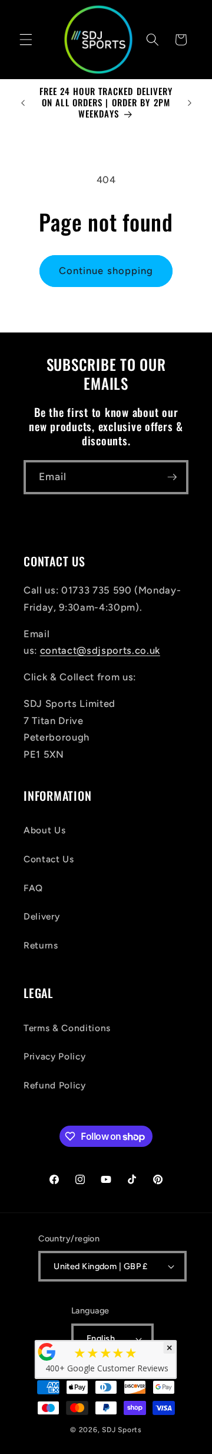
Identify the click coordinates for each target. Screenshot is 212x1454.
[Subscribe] (172, 477)
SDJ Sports (122, 1430)
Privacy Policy (54, 1056)
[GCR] (47, 1351)
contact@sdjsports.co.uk (100, 650)
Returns (41, 945)
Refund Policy (55, 1085)
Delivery (41, 916)
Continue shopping (106, 270)
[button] (26, 39)
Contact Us (49, 859)
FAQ (33, 888)
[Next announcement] (190, 103)
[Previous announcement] (23, 103)
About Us (44, 830)
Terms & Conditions (67, 1028)
